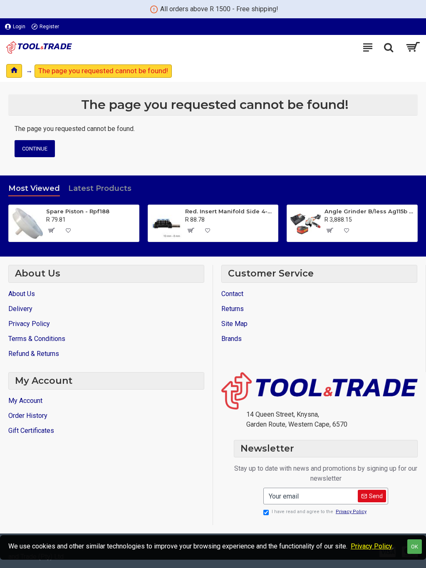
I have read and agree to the (319, 511)
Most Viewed (34, 188)
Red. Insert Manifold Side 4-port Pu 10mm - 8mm (230, 211)
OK (414, 546)
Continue (34, 149)
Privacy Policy (371, 546)
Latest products (99, 188)
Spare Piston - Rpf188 (77, 211)
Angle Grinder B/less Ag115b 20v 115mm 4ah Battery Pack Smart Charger (369, 211)
